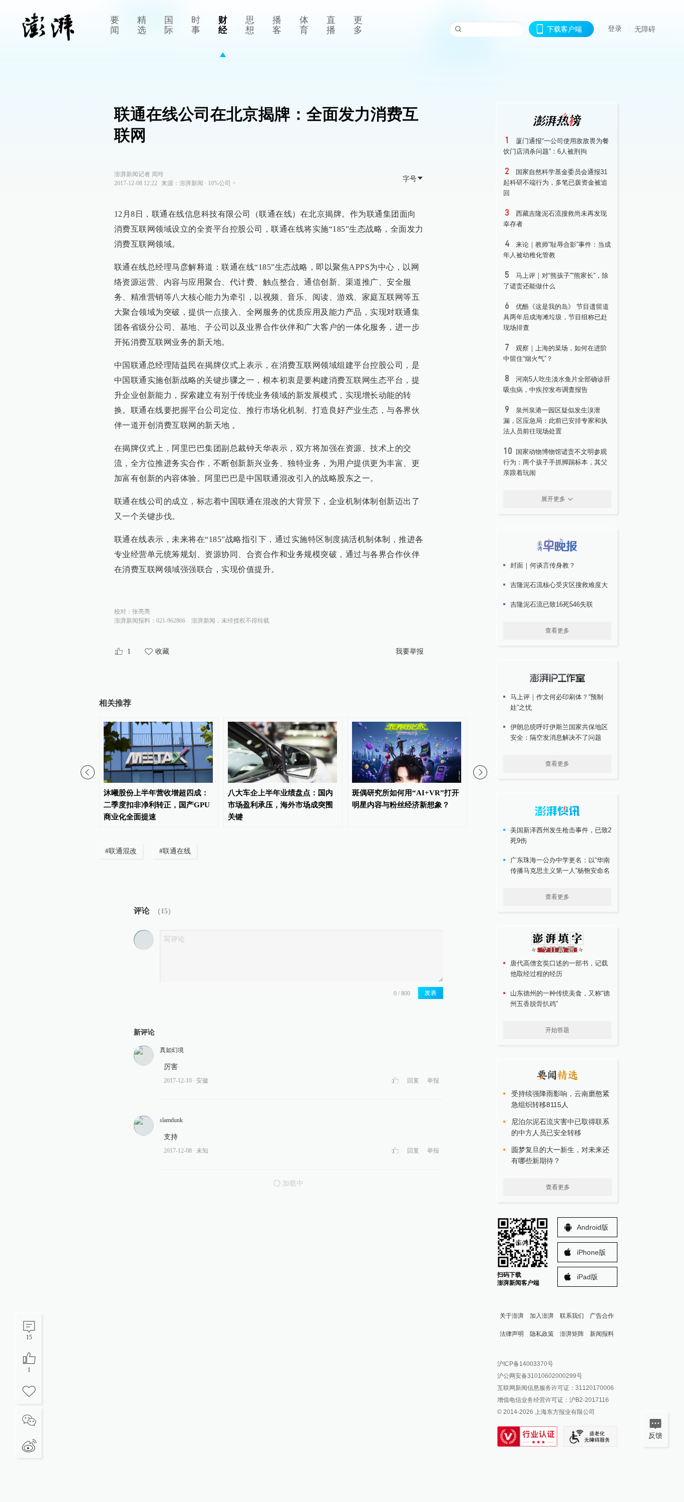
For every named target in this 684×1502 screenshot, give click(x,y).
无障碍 (644, 29)
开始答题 (557, 1030)
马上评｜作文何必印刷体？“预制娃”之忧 (556, 702)
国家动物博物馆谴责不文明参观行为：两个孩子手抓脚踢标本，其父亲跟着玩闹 (555, 462)
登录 (615, 29)
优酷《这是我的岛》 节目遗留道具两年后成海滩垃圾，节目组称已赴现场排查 (556, 317)
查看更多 (557, 630)
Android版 (592, 1227)
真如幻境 (172, 1050)
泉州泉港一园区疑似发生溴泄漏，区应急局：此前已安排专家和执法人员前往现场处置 (555, 420)
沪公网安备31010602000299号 (539, 1375)
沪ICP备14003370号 (525, 1363)
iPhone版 (591, 1252)
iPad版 (587, 1277)
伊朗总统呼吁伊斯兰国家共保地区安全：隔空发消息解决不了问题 (559, 732)
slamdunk (171, 1120)
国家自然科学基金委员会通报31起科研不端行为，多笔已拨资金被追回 (555, 182)
